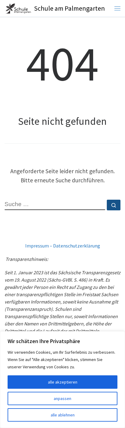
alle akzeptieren (62, 382)
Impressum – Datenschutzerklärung (62, 246)
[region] (62, 379)
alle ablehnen (63, 415)
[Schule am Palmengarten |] (18, 7)
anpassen (62, 398)
